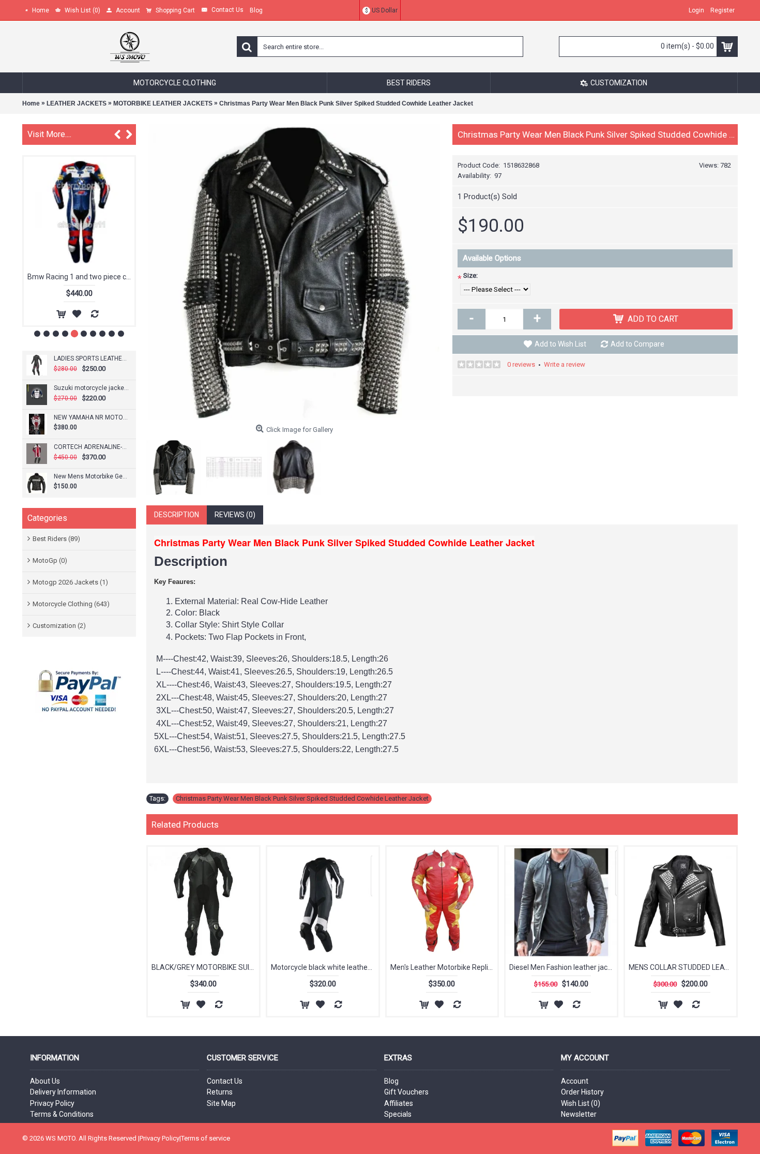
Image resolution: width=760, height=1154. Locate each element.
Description (176, 515)
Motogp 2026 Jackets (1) (70, 582)
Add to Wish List (560, 344)
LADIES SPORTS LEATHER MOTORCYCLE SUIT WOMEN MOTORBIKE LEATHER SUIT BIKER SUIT (91, 358)
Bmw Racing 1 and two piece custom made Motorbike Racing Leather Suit (80, 277)
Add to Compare (637, 344)
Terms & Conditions (62, 1114)
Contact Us (224, 1081)
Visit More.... (49, 134)
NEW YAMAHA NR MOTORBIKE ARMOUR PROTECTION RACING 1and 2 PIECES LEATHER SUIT (91, 417)
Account (574, 1081)
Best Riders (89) (56, 539)
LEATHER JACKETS (77, 103)
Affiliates (398, 1103)
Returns (220, 1092)
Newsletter (579, 1114)
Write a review (564, 364)
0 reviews (521, 364)
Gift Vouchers (406, 1092)
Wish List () (580, 1103)
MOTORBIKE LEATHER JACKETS (162, 103)
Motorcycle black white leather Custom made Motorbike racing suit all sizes (324, 967)
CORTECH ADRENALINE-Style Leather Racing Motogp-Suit (91, 447)
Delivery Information (63, 1092)
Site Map (221, 1103)
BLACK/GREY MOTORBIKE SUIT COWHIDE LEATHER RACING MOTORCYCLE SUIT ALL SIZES (205, 967)
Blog (391, 1081)
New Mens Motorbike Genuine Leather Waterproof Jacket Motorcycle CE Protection (91, 476)
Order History (582, 1092)
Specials (398, 1114)
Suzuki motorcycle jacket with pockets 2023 (91, 388)
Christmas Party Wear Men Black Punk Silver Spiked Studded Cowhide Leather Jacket (346, 103)
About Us (45, 1081)
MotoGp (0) (50, 560)
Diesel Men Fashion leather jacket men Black (563, 967)
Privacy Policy (52, 1103)
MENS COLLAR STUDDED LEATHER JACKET (682, 967)
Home (31, 103)
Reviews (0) (235, 515)
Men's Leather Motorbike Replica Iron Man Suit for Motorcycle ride (444, 967)
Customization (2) (59, 626)
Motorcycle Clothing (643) (71, 604)
